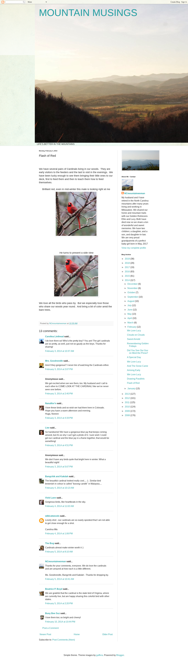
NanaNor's (50, 403)
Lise (47, 428)
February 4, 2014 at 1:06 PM (59, 533)
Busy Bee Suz (52, 613)
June (130, 309)
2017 (127, 267)
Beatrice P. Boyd (53, 589)
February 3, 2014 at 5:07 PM (59, 466)
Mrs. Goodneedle (54, 361)
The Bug (49, 543)
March (130, 322)
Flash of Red (133, 383)
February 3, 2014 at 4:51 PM (59, 445)
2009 (127, 411)
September (133, 297)
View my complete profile (134, 248)
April (130, 318)
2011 (127, 402)
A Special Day (134, 357)
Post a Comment (50, 628)
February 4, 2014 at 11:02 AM (59, 506)
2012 (127, 398)
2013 (127, 394)
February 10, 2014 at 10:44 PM (60, 622)
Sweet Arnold (133, 339)
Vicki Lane (50, 498)
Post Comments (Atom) (63, 640)
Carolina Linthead (54, 336)
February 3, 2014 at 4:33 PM (59, 418)
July (129, 305)
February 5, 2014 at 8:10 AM (59, 552)
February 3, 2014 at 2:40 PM (59, 393)
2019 (127, 259)
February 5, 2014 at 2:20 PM (59, 603)
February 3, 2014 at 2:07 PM (59, 369)
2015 (127, 276)
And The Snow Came (137, 366)
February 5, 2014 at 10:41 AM (59, 579)
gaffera (99, 655)
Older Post (107, 634)
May (129, 314)
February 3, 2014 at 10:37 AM (59, 351)
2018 (127, 263)
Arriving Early (133, 370)
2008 (127, 415)
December (132, 284)
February (132, 327)
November (132, 288)
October (131, 292)
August (131, 301)
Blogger (120, 655)
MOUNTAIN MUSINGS (88, 12)
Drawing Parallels (136, 379)
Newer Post (45, 634)
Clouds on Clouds (136, 335)
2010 (127, 406)
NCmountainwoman (55, 561)
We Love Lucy (134, 330)
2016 (127, 271)
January (131, 388)
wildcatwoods (52, 516)
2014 (127, 280)
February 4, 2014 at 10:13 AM (59, 488)
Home (77, 634)
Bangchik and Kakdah (56, 476)
